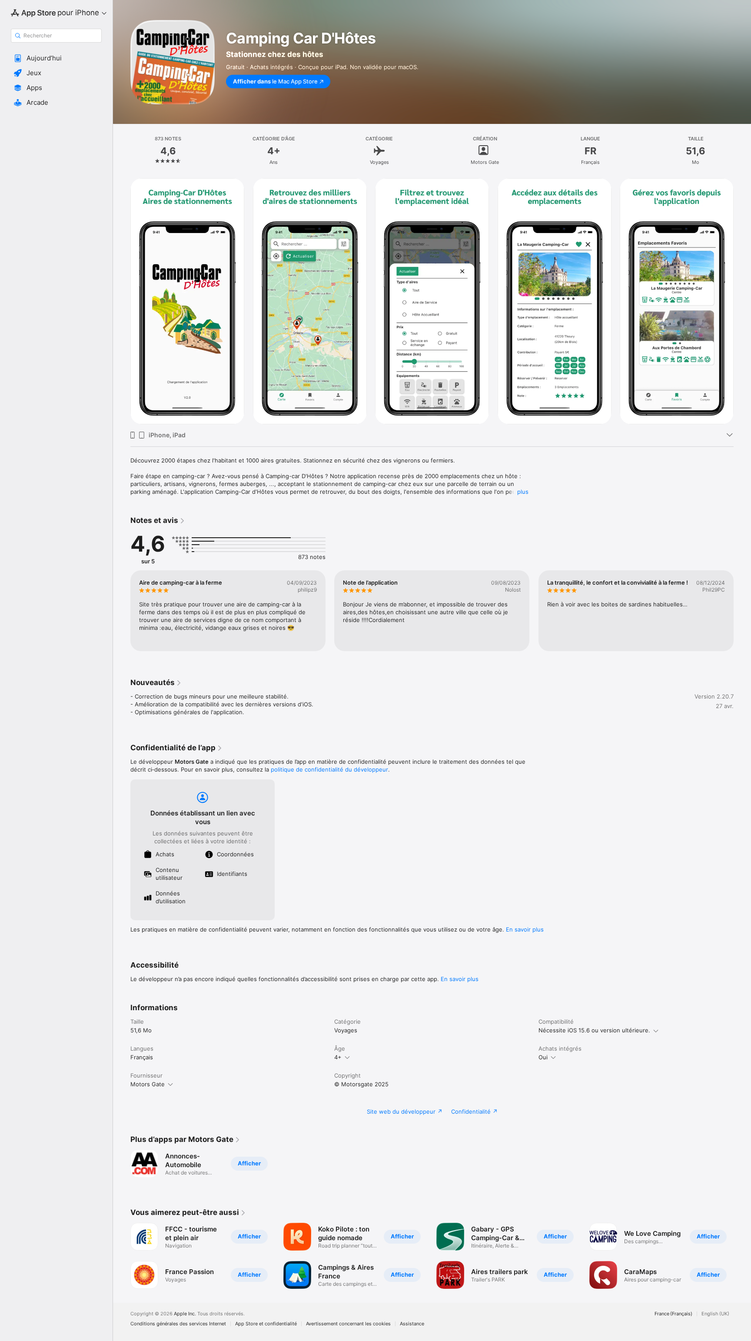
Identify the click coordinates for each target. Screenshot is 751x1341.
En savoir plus (525, 929)
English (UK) (715, 1313)
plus (522, 491)
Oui (543, 1057)
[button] (56, 58)
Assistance (412, 1323)
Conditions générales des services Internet (178, 1323)
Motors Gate (147, 1084)
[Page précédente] (122, 301)
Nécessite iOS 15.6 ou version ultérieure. (594, 1030)
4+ (338, 1057)
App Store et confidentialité (266, 1323)
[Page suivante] (742, 301)
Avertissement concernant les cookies (348, 1323)
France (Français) (673, 1313)
